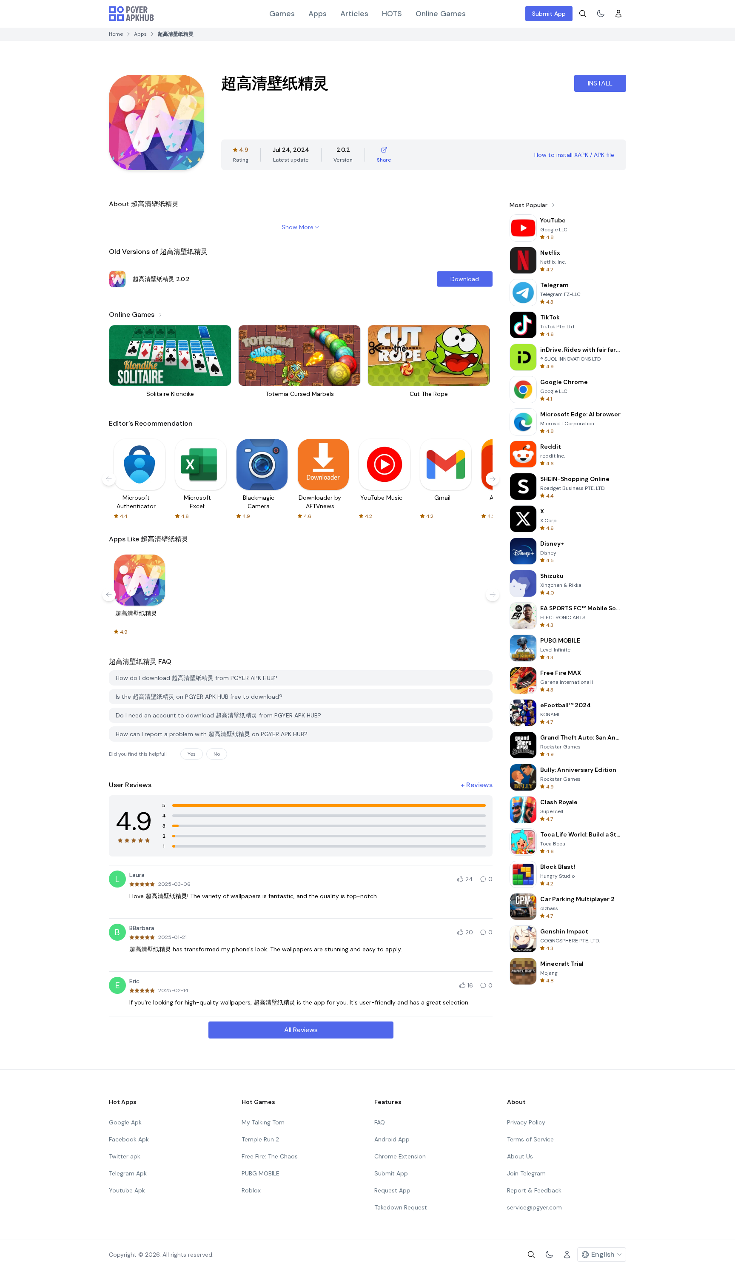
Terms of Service (530, 1139)
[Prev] (109, 479)
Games (282, 14)
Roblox (251, 1190)
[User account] (618, 13)
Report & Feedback (534, 1190)
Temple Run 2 (260, 1139)
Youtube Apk (127, 1190)
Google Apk (125, 1122)
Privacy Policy (526, 1122)
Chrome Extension (400, 1156)
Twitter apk (124, 1156)
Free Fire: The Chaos (270, 1156)
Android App (392, 1139)
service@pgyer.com (534, 1207)
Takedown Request (400, 1207)
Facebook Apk (129, 1139)
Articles (354, 14)
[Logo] (131, 13)
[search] (582, 13)
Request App (392, 1190)
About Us (520, 1156)
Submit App (549, 13)
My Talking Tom (263, 1122)
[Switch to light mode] (600, 13)
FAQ (379, 1122)
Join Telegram (526, 1173)
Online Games (441, 14)
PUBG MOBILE (260, 1173)
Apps (317, 14)
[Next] (492, 479)
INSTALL (600, 83)
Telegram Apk (128, 1173)
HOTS (392, 14)
